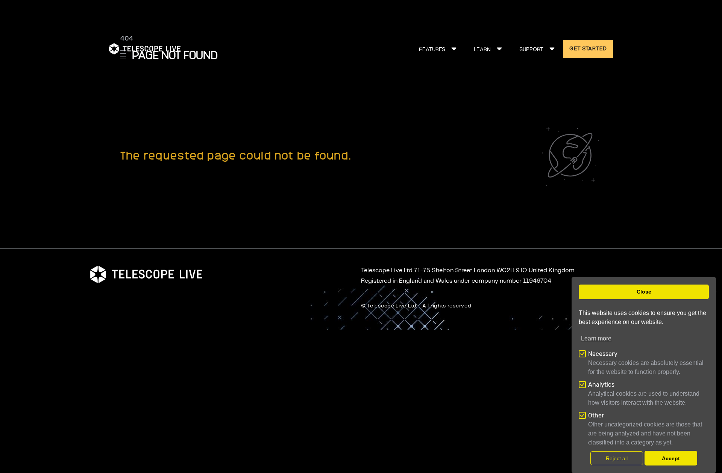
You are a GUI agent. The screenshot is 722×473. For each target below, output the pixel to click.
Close (644, 292)
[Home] (144, 48)
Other (596, 415)
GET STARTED (588, 48)
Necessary (602, 353)
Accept (671, 458)
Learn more (596, 338)
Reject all (617, 458)
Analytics (601, 384)
